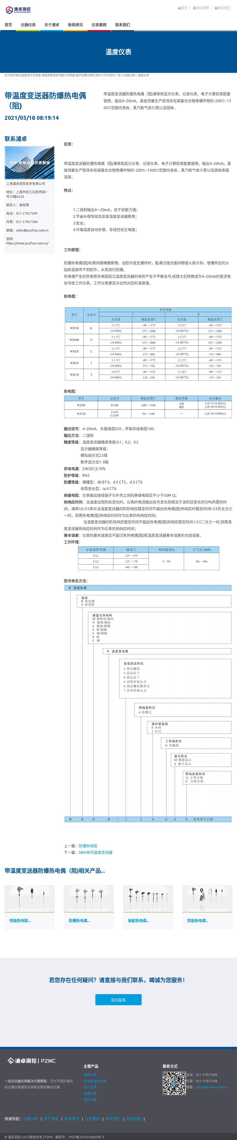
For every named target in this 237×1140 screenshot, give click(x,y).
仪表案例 (92, 1119)
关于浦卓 (51, 1119)
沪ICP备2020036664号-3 (86, 1137)
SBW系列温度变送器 (95, 852)
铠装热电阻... (20, 920)
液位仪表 (90, 1099)
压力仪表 (90, 1087)
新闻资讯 (71, 1119)
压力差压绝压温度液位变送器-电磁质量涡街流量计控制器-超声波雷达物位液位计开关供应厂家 (62, 75)
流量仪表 (90, 1093)
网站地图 (133, 1119)
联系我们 (113, 1119)
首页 (184, 8)
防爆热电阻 (88, 846)
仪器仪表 (129, 75)
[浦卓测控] (33, 10)
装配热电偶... (138, 920)
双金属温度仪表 (95, 1081)
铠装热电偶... (198, 920)
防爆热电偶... (79, 920)
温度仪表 (143, 75)
